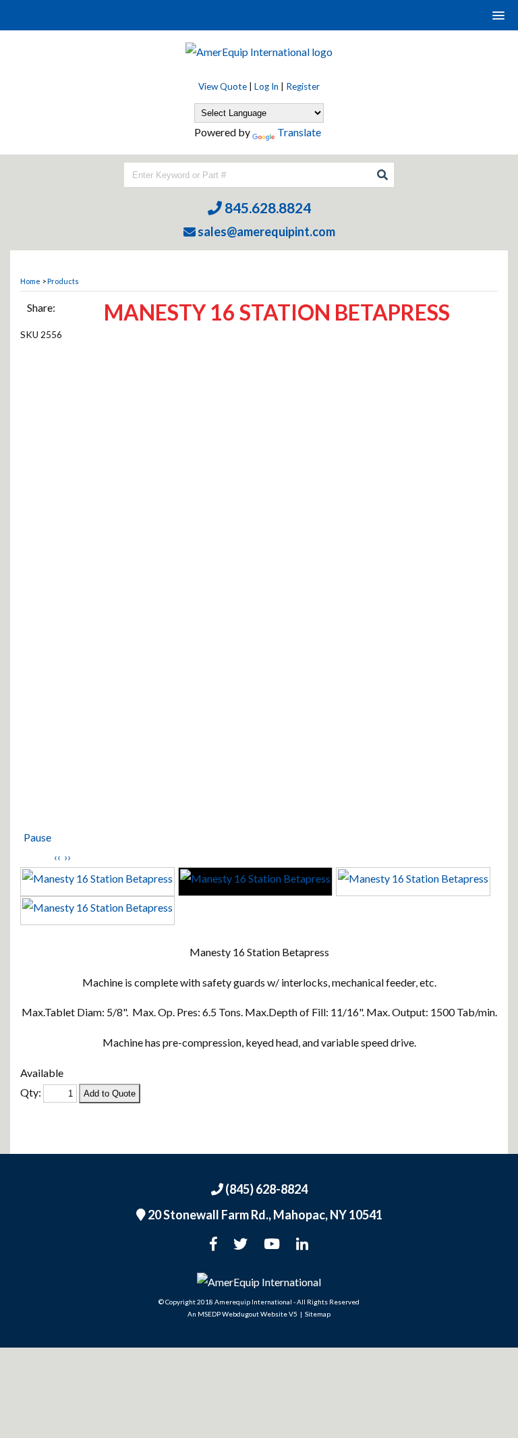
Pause (37, 837)
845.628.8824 (266, 207)
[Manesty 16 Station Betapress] (259, 588)
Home (30, 281)
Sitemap (317, 1314)
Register (303, 86)
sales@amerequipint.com (265, 231)
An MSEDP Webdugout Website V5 (242, 1314)
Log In (266, 86)
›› (67, 856)
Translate (299, 132)
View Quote (222, 86)
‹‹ (57, 856)
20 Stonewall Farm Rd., (264, 1214)
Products (63, 281)
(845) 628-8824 (265, 1189)
